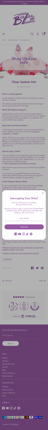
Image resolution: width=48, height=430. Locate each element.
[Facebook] (16, 234)
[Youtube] (19, 234)
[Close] (42, 193)
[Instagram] (23, 234)
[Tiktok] (27, 234)
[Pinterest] (31, 234)
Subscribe (24, 227)
